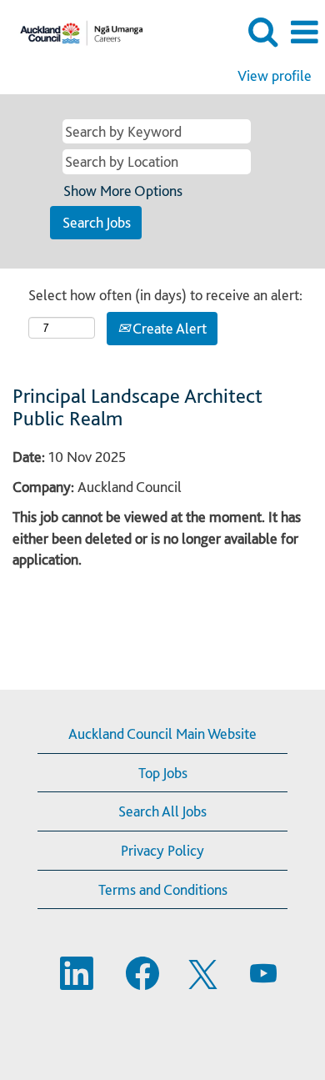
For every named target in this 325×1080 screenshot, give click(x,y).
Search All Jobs (162, 811)
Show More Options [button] (122, 190)
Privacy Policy (162, 850)
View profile (275, 76)
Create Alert (168, 328)
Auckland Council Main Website (162, 733)
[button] (304, 33)
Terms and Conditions (163, 889)
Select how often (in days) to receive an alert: (165, 295)
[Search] (262, 32)
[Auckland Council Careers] (75, 30)
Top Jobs (163, 772)
